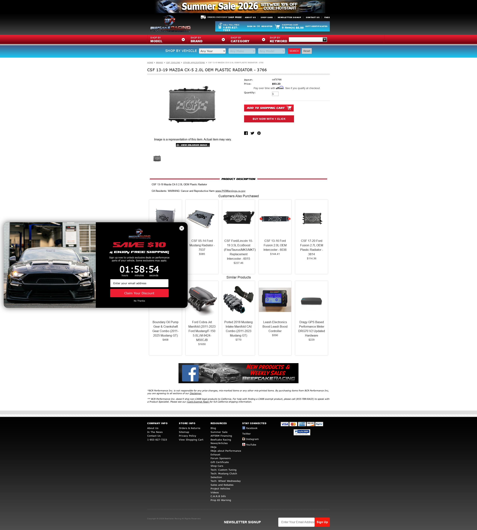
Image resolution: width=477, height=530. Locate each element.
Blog (213, 428)
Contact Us (313, 17)
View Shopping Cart (191, 439)
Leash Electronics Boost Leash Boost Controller (275, 327)
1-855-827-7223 (230, 28)
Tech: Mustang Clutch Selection (224, 475)
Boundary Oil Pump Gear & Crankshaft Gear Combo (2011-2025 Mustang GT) (165, 329)
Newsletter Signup (289, 17)
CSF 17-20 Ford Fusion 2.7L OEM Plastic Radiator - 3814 (311, 247)
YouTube (251, 444)
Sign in (251, 26)
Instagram (252, 439)
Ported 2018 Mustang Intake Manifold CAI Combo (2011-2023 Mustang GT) (238, 329)
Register (267, 26)
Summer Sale (219, 431)
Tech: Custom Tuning (223, 469)
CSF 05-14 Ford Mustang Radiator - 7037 (202, 245)
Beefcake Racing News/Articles (221, 441)
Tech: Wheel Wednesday (226, 480)
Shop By (278, 39)
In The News (155, 431)
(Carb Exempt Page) (198, 401)
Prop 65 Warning (221, 500)
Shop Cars (267, 17)
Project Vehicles (220, 488)
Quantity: (250, 92)
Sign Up (322, 522)
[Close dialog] (181, 228)
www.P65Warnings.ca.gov (230, 191)
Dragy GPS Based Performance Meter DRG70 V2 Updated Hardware (311, 329)
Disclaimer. (195, 393)
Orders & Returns (189, 428)
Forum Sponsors (221, 458)
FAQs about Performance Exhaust (226, 452)
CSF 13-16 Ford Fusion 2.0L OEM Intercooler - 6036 (275, 245)
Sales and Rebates (222, 484)
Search (294, 50)
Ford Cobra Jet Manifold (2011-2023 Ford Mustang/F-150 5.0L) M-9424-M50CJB (202, 331)
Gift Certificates (316, 26)
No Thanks (139, 301)
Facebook (252, 428)
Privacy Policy (187, 435)
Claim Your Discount (139, 293)
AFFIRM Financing (221, 435)
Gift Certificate (220, 462)
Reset (306, 50)
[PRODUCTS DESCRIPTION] (238, 179)
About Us (250, 17)
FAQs (327, 17)
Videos (215, 492)
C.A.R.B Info (218, 496)
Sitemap (184, 431)
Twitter (246, 433)
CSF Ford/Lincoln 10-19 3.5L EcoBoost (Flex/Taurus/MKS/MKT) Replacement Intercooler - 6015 (238, 249)
